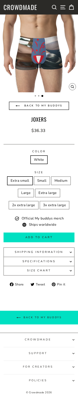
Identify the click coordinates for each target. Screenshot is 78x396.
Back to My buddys (42, 105)
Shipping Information (39, 252)
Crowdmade (20, 7)
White (39, 159)
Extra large (47, 192)
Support (38, 353)
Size (39, 172)
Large (26, 192)
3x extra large (54, 205)
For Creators (38, 367)
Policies (38, 380)
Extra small (20, 180)
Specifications (39, 261)
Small (42, 180)
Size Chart (39, 270)
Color (39, 151)
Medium (60, 180)
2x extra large (23, 205)
